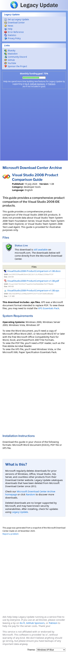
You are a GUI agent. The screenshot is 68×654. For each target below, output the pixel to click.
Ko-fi (27, 84)
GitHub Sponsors (37, 84)
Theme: (31, 649)
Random (30, 494)
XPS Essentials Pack (48, 308)
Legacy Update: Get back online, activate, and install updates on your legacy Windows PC (34, 5)
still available (41, 249)
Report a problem (11, 534)
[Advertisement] (34, 125)
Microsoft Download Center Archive (32, 168)
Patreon (51, 84)
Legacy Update (20, 511)
